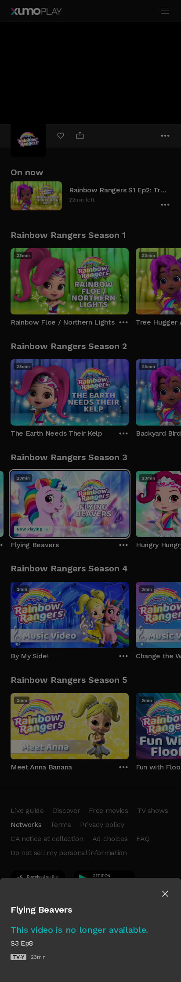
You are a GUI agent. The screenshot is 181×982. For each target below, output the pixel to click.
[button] (165, 893)
